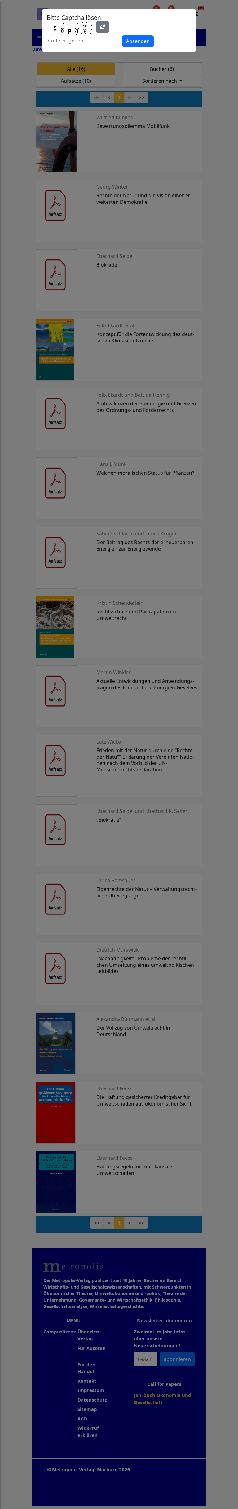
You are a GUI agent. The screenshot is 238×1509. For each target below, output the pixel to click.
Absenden (138, 41)
